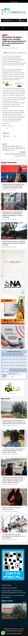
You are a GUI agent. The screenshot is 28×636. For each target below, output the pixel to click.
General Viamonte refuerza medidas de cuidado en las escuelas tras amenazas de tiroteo (13, 243)
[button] (2, 28)
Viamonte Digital (7, 48)
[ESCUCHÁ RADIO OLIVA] (14, 84)
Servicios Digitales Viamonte (14, 633)
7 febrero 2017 (15, 48)
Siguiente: (15, 154)
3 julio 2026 (13, 189)
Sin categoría (10, 416)
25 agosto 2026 (14, 425)
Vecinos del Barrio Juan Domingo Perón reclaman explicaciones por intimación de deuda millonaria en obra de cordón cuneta (14, 422)
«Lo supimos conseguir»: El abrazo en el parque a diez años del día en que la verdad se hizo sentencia (13, 450)
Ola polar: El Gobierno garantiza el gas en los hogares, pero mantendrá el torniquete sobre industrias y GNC (13, 186)
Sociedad (5, 35)
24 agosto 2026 (14, 484)
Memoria (4, 445)
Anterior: (13, 147)
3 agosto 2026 (14, 539)
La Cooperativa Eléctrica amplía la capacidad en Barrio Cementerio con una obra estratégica (13, 536)
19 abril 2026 (13, 219)
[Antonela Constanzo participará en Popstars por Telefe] (14, 497)
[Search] (25, 28)
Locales (4, 208)
